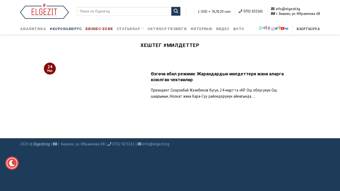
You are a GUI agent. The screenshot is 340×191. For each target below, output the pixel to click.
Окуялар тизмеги (167, 29)
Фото (238, 29)
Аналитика (33, 29)
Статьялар (128, 29)
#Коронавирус (66, 29)
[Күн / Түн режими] (12, 163)
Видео (222, 29)
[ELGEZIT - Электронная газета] (44, 11)
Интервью (201, 29)
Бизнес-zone (99, 29)
